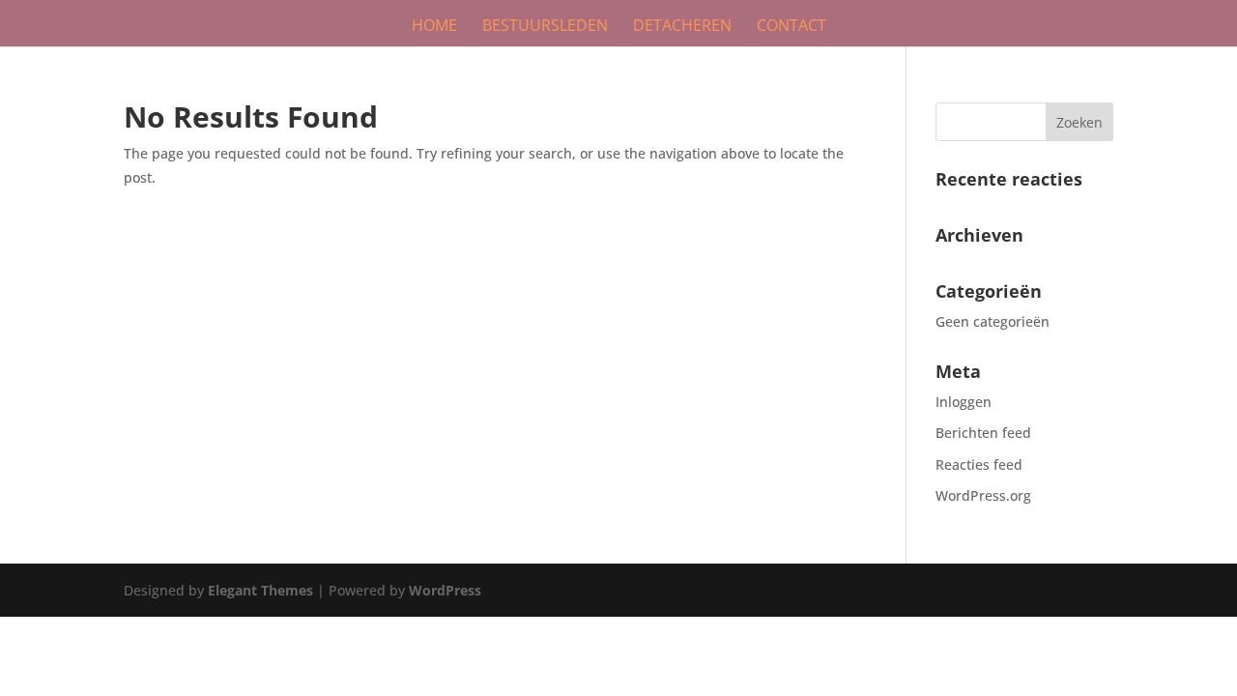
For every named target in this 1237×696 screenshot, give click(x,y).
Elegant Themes (260, 590)
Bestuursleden (545, 27)
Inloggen (963, 401)
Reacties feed (978, 464)
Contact (791, 27)
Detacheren (682, 27)
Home (434, 27)
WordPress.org (983, 495)
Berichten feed (983, 432)
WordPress (445, 590)
